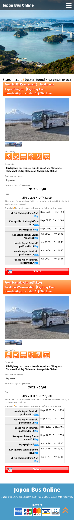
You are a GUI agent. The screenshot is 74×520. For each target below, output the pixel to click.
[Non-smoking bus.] (31, 156)
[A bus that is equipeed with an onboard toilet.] (16, 156)
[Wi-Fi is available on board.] (38, 156)
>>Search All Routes (58, 79)
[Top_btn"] (65, 511)
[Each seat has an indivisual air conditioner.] (23, 156)
